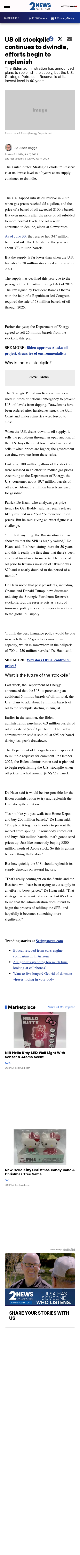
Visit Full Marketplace (61, 1007)
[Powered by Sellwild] (69, 1249)
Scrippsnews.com (49, 940)
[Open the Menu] (7, 6)
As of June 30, (16, 236)
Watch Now (68, 6)
